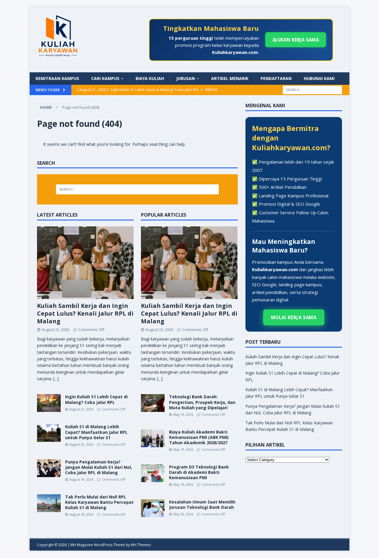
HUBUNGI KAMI (319, 78)
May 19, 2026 (183, 414)
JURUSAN (185, 78)
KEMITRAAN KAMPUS (57, 78)
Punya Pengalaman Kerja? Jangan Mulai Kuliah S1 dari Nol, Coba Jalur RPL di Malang (98, 467)
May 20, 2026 (183, 514)
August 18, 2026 (81, 514)
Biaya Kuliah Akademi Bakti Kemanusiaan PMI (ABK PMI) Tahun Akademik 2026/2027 (199, 437)
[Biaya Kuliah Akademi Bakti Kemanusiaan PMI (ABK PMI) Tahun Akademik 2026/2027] (153, 438)
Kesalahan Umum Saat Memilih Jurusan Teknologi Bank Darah (202, 504)
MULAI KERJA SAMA (294, 317)
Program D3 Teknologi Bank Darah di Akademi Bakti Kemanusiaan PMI (199, 472)
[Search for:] (312, 89)
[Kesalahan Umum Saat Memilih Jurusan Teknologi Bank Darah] (153, 508)
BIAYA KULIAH (150, 78)
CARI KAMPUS (105, 78)
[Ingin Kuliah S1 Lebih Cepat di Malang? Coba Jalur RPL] (49, 403)
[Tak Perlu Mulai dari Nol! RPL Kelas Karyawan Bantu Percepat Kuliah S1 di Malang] (49, 503)
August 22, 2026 (55, 329)
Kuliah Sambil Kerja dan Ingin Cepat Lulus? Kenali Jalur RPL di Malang (85, 313)
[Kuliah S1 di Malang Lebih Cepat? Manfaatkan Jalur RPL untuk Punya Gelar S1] (49, 433)
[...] (56, 378)
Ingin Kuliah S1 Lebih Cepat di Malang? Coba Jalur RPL (96, 399)
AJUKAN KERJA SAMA (295, 40)
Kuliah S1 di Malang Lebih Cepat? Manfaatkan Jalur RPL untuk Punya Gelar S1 (96, 432)
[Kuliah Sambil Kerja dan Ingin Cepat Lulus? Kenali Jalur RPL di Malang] (85, 262)
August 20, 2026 (81, 444)
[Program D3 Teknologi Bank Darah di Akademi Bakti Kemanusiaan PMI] (153, 473)
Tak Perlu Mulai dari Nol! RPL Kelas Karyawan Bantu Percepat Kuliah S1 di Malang (99, 502)
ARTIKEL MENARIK (229, 78)
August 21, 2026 (81, 409)
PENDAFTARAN (276, 78)
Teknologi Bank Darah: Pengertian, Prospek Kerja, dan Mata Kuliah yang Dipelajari (202, 402)
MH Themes (141, 544)
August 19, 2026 (81, 479)
